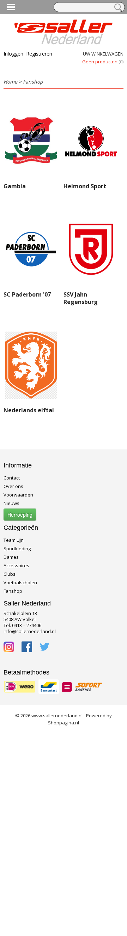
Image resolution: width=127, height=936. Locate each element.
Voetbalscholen (20, 582)
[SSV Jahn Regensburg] (91, 249)
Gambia (15, 186)
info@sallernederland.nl (30, 631)
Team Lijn (14, 540)
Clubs (10, 574)
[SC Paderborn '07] (31, 249)
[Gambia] (31, 141)
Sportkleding (17, 548)
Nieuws (11, 503)
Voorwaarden (18, 495)
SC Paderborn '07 (27, 294)
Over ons (13, 486)
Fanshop (33, 81)
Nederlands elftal (29, 410)
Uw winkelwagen (103, 54)
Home (10, 81)
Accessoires (16, 565)
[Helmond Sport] (91, 141)
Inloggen (13, 53)
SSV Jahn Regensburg (81, 298)
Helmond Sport (85, 186)
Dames (11, 557)
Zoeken (116, 7)
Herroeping (19, 514)
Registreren (39, 53)
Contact (12, 478)
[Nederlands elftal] (31, 365)
